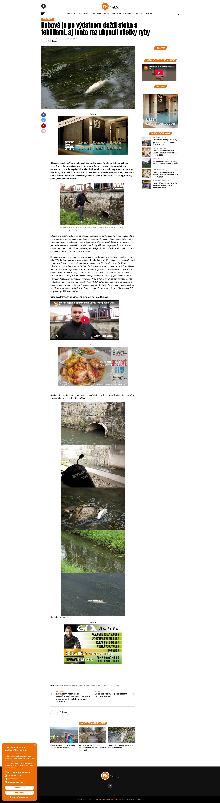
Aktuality (71, 14)
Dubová (68, 686)
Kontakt (149, 14)
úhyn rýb (115, 686)
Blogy (106, 14)
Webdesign (100, 799)
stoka (107, 686)
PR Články (97, 14)
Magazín (116, 14)
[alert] (19, 772)
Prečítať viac (21, 768)
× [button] (35, 745)
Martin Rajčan (91, 686)
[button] (19, 797)
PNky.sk (139, 14)
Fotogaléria (84, 14)
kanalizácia (78, 686)
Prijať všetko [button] (19, 787)
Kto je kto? (128, 14)
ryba (101, 686)
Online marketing (112, 799)
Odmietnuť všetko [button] (19, 793)
